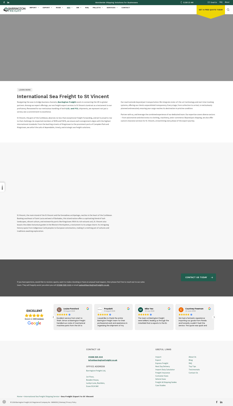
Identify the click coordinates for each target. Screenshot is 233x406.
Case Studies (160, 385)
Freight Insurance (162, 372)
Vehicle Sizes (160, 379)
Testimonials (194, 369)
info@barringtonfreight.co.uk (102, 360)
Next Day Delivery (162, 366)
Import (158, 357)
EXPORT (46, 8)
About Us (192, 357)
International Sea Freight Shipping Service (41, 396)
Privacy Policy (71, 402)
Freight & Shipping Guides (166, 382)
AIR (77, 8)
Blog (191, 360)
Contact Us (193, 372)
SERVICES (111, 8)
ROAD (58, 8)
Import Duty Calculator (165, 369)
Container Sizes (161, 376)
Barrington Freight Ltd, (96, 370)
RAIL (87, 8)
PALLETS (97, 8)
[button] (38, 60)
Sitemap (62, 402)
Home (19, 396)
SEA (68, 8)
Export (158, 360)
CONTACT (125, 8)
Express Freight (161, 363)
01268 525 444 (95, 357)
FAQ (190, 363)
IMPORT (33, 8)
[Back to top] (4, 402)
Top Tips (192, 366)
